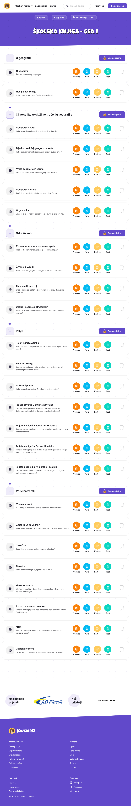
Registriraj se (117, 6)
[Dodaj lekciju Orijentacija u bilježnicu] (122, 211)
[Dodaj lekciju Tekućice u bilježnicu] (122, 546)
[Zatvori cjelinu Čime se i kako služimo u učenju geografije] (10, 114)
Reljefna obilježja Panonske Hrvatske (36, 425)
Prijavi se (12, 783)
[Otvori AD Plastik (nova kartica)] (48, 700)
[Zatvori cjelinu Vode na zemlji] (10, 491)
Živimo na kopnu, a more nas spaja (35, 246)
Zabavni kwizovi (77, 759)
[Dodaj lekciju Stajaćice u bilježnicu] (122, 567)
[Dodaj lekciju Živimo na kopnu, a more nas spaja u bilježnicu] (122, 247)
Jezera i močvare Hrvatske (30, 606)
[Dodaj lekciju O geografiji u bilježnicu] (122, 72)
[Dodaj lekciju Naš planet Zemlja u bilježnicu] (122, 92)
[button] (23, 6)
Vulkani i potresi (25, 385)
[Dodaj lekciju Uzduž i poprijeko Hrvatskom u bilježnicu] (122, 309)
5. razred (41, 17)
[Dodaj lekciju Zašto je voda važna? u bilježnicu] (122, 525)
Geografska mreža (26, 189)
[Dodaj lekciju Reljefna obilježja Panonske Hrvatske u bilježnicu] (122, 427)
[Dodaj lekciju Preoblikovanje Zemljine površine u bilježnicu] (122, 407)
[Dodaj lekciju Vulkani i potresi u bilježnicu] (122, 386)
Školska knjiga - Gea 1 (83, 17)
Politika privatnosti (16, 759)
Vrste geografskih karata (29, 169)
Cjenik (72, 747)
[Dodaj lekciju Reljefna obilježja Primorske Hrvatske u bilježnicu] (122, 469)
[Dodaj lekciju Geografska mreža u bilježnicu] (122, 190)
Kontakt (73, 767)
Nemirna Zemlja (24, 363)
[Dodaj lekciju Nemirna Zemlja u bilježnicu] (122, 365)
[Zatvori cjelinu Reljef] (10, 331)
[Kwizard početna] (7, 6)
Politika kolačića (15, 763)
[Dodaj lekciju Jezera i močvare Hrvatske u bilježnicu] (122, 608)
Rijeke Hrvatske (24, 585)
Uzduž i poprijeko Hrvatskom (32, 307)
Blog (72, 755)
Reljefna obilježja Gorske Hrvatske (35, 446)
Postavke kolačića (16, 791)
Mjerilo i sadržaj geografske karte (34, 148)
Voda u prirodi (24, 504)
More (19, 626)
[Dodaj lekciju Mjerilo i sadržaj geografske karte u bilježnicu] (122, 149)
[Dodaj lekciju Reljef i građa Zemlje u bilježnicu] (122, 345)
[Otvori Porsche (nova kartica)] (106, 700)
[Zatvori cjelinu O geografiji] (10, 58)
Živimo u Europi (25, 267)
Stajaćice (21, 566)
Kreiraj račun (14, 787)
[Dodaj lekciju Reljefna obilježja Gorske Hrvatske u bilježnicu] (122, 448)
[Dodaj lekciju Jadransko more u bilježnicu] (122, 649)
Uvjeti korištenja (15, 751)
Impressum (13, 767)
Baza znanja (75, 751)
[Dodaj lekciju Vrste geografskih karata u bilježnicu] (122, 170)
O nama (73, 763)
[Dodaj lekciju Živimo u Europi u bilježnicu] (122, 268)
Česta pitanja (14, 747)
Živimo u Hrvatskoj (26, 286)
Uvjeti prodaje (15, 755)
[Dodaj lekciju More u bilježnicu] (122, 629)
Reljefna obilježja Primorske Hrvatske (36, 466)
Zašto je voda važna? (28, 524)
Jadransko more (25, 648)
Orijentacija (22, 210)
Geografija (59, 17)
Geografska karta (25, 127)
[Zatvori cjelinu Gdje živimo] (10, 233)
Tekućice (21, 545)
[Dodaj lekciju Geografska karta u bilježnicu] (122, 128)
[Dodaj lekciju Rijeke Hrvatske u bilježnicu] (122, 587)
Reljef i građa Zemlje (27, 343)
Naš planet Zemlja (26, 91)
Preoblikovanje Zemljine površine (34, 405)
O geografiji (22, 71)
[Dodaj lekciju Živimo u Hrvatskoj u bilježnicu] (122, 288)
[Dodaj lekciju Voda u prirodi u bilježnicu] (122, 505)
